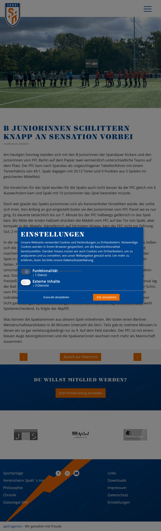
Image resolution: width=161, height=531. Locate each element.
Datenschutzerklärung (78, 260)
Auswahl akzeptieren (56, 297)
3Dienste (41, 285)
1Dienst (40, 275)
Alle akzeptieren (106, 297)
